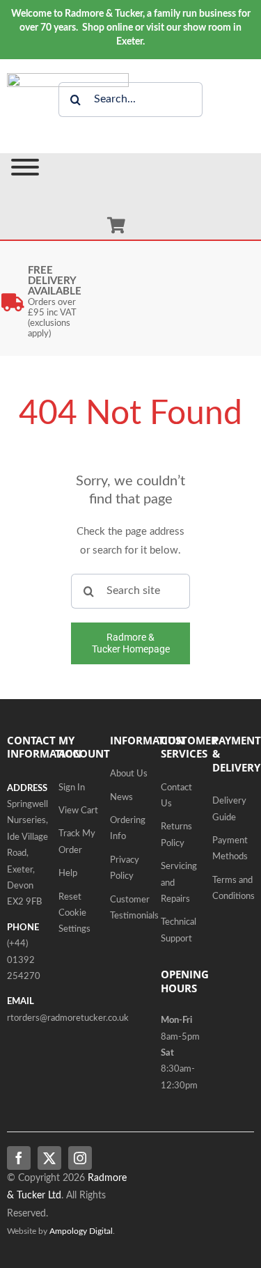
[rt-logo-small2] (68, 78)
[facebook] (19, 1158)
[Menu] (25, 167)
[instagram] (80, 1158)
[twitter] (49, 1158)
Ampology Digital (81, 1231)
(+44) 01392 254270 (23, 960)
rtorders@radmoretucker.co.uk (68, 1018)
